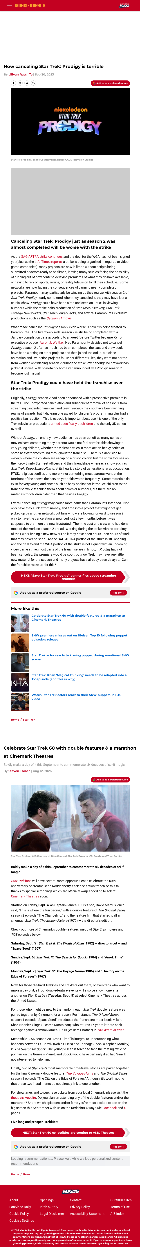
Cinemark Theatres (25, 896)
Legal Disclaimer (52, 1214)
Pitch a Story (49, 1207)
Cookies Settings (21, 1220)
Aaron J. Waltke (51, 342)
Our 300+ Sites (121, 1200)
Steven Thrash (19, 771)
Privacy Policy (80, 1207)
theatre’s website (23, 1098)
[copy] (33, 83)
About (13, 1200)
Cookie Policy (19, 1214)
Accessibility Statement (87, 1214)
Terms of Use (120, 1207)
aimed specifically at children (72, 424)
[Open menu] (9, 5)
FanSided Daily (20, 1207)
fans (21, 881)
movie (59, 318)
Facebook (109, 1108)
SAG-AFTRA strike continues (42, 256)
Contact (76, 1200)
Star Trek (29, 719)
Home (15, 719)
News (26, 1174)
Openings (47, 1200)
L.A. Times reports (48, 262)
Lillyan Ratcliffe (20, 74)
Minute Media (27, 1230)
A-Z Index (117, 1214)
